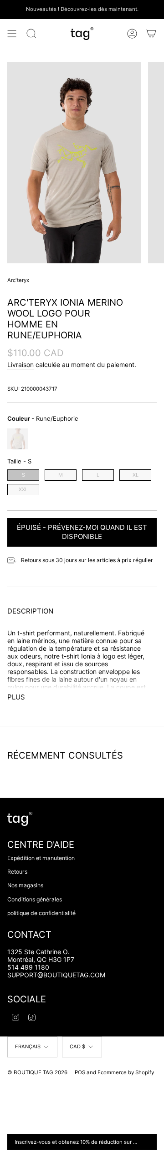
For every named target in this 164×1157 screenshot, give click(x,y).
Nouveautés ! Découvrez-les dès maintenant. (82, 9)
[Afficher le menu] (12, 33)
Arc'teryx (18, 280)
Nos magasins (25, 885)
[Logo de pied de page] (19, 819)
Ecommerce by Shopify (125, 1072)
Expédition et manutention (41, 858)
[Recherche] (31, 33)
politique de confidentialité (41, 913)
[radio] (17, 438)
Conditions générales (34, 899)
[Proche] (148, 1142)
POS (80, 1072)
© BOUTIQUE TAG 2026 (37, 1072)
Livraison (20, 364)
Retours (17, 871)
